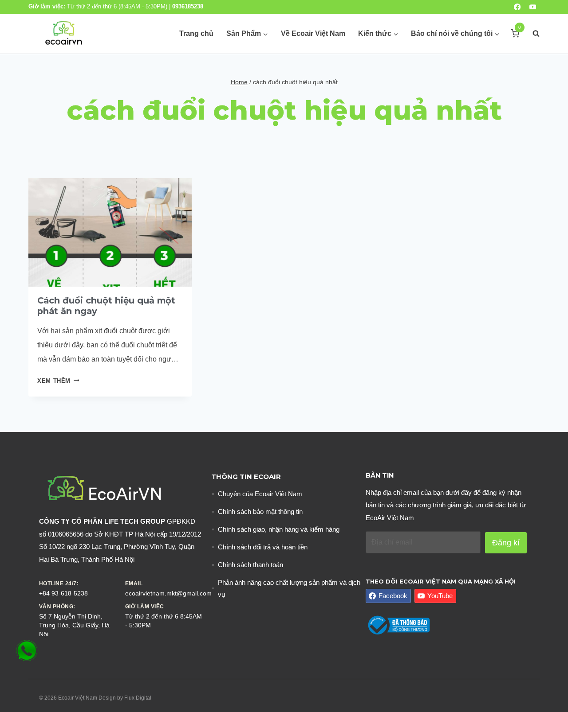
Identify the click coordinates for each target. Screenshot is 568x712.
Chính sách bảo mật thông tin (260, 511)
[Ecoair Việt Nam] (63, 33)
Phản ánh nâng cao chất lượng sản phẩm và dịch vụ (289, 588)
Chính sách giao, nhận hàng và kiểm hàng (278, 529)
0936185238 (187, 6)
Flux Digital (137, 698)
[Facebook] (517, 7)
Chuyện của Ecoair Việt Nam (260, 494)
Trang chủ (196, 33)
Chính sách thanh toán (250, 564)
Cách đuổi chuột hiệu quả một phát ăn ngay (106, 305)
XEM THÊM (58, 380)
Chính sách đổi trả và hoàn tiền (263, 547)
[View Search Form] (532, 33)
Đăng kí (506, 542)
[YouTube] (533, 7)
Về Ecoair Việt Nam (313, 33)
